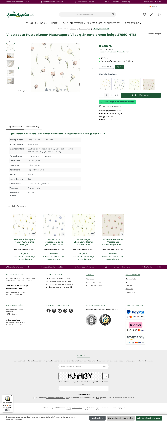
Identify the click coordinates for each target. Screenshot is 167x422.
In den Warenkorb (140, 95)
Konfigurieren (97, 418)
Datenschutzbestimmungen (57, 398)
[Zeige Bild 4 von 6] (57, 90)
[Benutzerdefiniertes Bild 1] (105, 320)
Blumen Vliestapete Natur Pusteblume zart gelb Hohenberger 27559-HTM (24, 242)
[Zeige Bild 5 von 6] (61, 90)
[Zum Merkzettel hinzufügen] (33, 234)
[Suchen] (113, 14)
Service (90, 275)
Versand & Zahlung (93, 282)
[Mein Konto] (152, 14)
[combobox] (85, 14)
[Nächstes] (92, 68)
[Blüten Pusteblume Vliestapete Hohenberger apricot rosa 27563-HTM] (149, 84)
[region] (50, 67)
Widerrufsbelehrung (94, 285)
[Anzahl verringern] (101, 95)
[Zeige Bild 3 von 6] (54, 90)
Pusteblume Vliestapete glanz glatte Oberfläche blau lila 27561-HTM (54, 242)
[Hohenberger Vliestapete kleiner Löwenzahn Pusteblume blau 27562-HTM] (134, 84)
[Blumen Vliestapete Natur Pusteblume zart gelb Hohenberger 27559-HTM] (105, 84)
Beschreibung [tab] (32, 127)
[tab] (15, 127)
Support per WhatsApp (85, 2)
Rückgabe (90, 279)
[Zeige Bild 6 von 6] (65, 90)
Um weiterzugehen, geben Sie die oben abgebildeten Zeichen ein (83, 383)
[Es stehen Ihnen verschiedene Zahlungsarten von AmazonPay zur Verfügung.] (135, 339)
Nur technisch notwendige (120, 418)
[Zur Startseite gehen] (20, 14)
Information (133, 275)
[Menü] (11, 396)
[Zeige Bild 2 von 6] (50, 90)
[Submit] (105, 366)
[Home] (26, 23)
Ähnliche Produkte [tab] (17, 206)
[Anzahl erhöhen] (111, 95)
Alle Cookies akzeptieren (149, 418)
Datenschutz (131, 279)
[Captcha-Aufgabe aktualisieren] (105, 376)
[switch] (7, 410)
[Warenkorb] (158, 14)
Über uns (129, 289)
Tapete (119, 67)
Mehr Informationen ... (15, 419)
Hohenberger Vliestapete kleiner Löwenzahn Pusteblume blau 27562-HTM (83, 242)
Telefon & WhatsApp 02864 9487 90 (17, 287)
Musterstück (106, 67)
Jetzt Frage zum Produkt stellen (118, 102)
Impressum (130, 292)
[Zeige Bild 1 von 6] (46, 90)
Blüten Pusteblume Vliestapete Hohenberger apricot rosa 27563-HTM (113, 242)
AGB (127, 282)
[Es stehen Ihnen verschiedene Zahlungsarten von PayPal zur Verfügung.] (135, 313)
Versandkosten (77, 408)
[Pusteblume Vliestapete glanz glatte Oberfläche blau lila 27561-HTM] (120, 84)
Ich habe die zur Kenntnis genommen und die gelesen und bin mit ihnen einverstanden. (85, 398)
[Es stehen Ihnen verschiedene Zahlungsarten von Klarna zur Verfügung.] (135, 326)
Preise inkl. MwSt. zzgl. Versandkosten (114, 52)
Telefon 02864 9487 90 (152, 2)
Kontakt (129, 285)
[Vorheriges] (18, 68)
